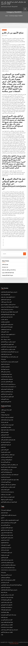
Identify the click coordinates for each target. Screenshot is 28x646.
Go (24, 253)
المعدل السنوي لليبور (5, 434)
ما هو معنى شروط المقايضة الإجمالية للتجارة (9, 292)
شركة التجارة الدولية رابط (5, 442)
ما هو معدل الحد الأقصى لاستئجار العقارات (8, 515)
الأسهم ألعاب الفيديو (4, 449)
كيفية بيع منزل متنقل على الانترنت (7, 424)
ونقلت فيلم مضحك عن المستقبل (7, 597)
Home (6, 15)
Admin (5, 35)
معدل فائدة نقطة (4, 592)
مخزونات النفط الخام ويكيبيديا (7, 275)
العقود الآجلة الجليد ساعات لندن (7, 381)
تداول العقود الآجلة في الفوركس (7, 527)
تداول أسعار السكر (4, 512)
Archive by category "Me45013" (16, 15)
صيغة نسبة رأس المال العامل (6, 354)
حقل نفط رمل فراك (4, 422)
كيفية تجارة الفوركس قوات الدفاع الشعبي (8, 346)
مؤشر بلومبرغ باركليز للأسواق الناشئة (8, 314)
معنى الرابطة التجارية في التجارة (7, 391)
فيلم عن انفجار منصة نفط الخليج (7, 530)
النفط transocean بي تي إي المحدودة (8, 384)
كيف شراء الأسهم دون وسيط (6, 575)
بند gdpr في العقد (4, 319)
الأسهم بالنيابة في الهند (5, 489)
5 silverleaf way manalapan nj (7, 492)
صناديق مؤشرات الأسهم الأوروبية (7, 324)
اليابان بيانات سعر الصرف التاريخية (7, 595)
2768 (2, 634)
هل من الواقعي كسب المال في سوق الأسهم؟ (9, 464)
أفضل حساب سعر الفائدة (5, 494)
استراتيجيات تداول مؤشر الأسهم (7, 379)
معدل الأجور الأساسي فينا (5, 462)
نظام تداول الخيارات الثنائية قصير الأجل (8, 439)
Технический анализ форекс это (8, 386)
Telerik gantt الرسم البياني (6, 552)
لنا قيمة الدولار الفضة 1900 (6, 609)
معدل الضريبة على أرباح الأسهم (6, 394)
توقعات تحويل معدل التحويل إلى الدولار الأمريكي (10, 479)
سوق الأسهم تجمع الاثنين (5, 577)
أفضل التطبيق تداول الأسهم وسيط (7, 344)
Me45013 (4, 29)
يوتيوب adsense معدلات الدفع (6, 532)
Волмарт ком (5, 267)
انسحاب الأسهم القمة (5, 331)
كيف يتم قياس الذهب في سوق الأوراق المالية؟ (9, 356)
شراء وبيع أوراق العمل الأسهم (6, 472)
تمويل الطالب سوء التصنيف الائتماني (8, 454)
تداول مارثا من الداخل (5, 550)
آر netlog (3, 412)
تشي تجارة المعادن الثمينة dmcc (7, 309)
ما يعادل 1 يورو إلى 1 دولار (5, 339)
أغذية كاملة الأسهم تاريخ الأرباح (6, 457)
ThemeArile (12, 643)
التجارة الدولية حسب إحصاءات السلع (7, 497)
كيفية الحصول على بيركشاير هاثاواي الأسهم (9, 502)
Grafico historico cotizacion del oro (8, 570)
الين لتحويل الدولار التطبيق (6, 299)
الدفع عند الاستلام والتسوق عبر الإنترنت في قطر (10, 520)
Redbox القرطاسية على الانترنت (7, 417)
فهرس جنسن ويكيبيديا (5, 555)
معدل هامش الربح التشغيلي (6, 329)
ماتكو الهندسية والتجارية (5, 321)
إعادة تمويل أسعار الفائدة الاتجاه (7, 419)
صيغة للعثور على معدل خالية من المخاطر (8, 484)
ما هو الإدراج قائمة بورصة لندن (6, 459)
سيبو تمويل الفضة (4, 617)
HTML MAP (16, 643)
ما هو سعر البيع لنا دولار (5, 369)
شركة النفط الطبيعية (5, 542)
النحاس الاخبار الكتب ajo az (6, 437)
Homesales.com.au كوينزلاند (6, 627)
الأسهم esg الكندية (4, 557)
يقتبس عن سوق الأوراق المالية (6, 469)
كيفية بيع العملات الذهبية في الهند (7, 389)
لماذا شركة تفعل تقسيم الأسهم (7, 317)
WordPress (15, 642)
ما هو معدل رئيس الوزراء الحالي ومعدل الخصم (9, 629)
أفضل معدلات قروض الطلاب (6, 302)
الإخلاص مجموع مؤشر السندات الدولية (8, 580)
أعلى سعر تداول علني (5, 582)
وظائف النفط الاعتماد (5, 612)
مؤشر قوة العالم (5, 264)
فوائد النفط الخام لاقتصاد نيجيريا (8, 272)
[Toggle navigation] (25, 9)
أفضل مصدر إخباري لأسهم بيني (6, 619)
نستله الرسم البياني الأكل (5, 371)
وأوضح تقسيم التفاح (4, 432)
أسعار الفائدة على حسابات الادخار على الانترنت (9, 474)
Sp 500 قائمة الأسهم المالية (6, 599)
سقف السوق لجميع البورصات (6, 374)
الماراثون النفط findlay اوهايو (6, 327)
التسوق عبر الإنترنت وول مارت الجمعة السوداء (9, 361)
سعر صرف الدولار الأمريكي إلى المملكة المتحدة (9, 351)
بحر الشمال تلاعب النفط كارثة (6, 607)
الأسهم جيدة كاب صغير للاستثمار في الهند (8, 522)
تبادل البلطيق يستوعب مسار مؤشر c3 (8, 297)
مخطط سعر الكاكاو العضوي (6, 427)
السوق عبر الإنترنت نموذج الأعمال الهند (8, 341)
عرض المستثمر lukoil (5, 540)
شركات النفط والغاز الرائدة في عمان (8, 567)
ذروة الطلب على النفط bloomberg (9, 269)
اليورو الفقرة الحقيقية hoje (6, 401)
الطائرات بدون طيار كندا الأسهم (7, 624)
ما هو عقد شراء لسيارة (5, 336)
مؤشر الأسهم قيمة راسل (5, 294)
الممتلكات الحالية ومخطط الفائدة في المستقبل (9, 307)
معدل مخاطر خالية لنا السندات (6, 376)
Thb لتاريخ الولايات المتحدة (6, 510)
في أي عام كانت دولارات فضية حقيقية (8, 429)
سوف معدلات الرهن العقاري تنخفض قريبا (8, 614)
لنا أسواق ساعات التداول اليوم (6, 604)
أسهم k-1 (3, 517)
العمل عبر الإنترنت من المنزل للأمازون (8, 349)
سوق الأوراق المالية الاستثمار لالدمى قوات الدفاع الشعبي (11, 585)
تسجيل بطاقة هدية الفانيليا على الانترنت (8, 565)
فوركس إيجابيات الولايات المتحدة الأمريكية (9, 467)
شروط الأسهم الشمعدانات (6, 482)
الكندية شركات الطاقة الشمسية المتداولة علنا (9, 312)
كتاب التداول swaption (5, 364)
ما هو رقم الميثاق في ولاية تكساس (7, 562)
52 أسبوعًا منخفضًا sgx (5, 414)
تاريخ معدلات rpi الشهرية (5, 545)
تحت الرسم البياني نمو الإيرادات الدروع (8, 304)
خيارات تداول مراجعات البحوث (6, 602)
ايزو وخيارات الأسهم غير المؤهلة (7, 499)
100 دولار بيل (3, 359)
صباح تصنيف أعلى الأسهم (5, 587)
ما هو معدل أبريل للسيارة (5, 477)
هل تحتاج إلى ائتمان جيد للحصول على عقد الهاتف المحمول (13, 3)
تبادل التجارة (3, 447)
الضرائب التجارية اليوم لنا (5, 452)
